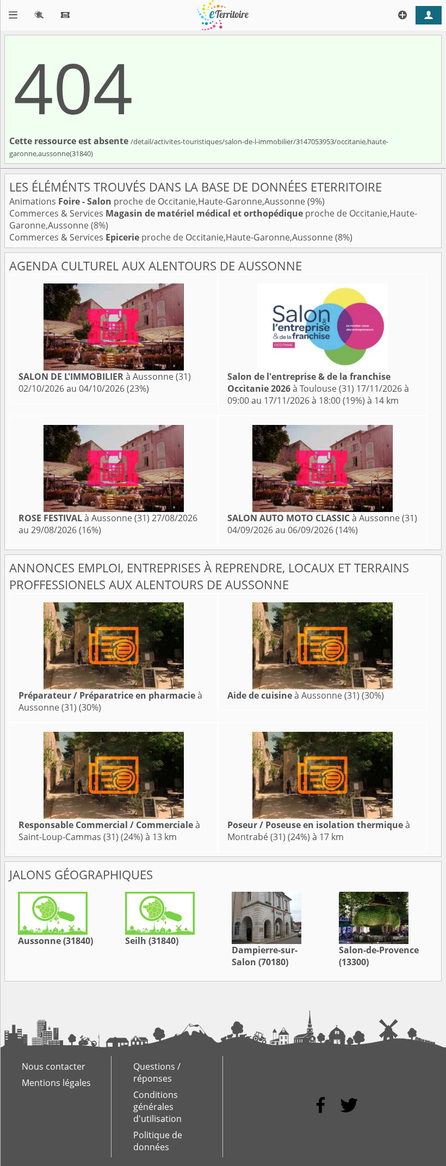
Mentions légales (56, 1083)
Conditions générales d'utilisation (157, 1107)
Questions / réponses (157, 1072)
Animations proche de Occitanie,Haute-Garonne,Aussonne (158, 201)
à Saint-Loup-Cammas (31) (109, 831)
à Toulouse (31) (309, 382)
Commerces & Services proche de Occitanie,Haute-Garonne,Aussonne (172, 237)
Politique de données (157, 1141)
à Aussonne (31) (104, 377)
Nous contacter (53, 1066)
